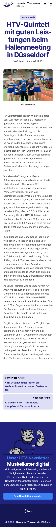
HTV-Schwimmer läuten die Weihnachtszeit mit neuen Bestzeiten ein (26, 386)
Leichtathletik (28, 17)
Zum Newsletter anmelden (28, 496)
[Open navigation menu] (45, 4)
